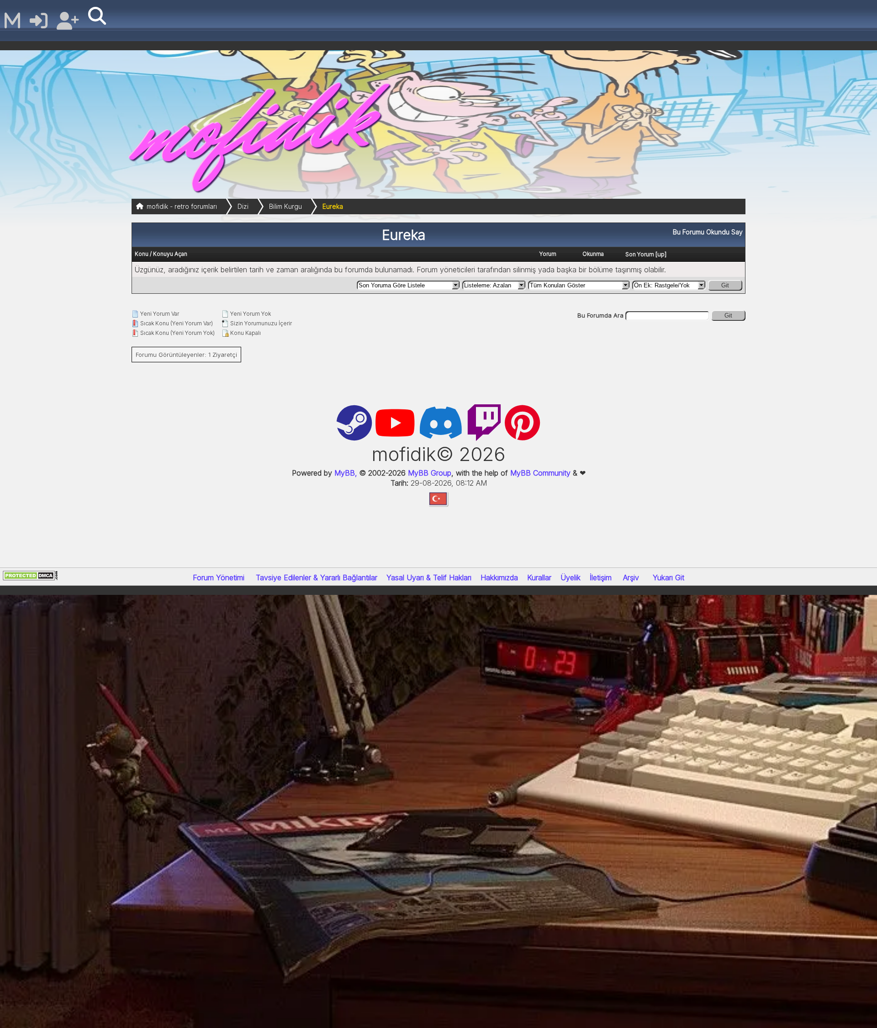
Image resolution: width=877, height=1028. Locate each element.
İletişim (601, 577)
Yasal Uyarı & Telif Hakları (428, 577)
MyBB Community (540, 472)
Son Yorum (639, 254)
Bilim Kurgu (285, 206)
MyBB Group (428, 472)
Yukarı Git (668, 577)
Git (725, 285)
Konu (141, 253)
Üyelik (570, 577)
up (661, 254)
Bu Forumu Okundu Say (708, 232)
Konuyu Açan (170, 253)
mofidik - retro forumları (182, 206)
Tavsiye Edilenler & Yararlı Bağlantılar (316, 577)
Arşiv (631, 577)
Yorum (547, 253)
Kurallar (539, 577)
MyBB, (345, 472)
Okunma (593, 253)
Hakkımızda (499, 577)
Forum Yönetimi (218, 577)
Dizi (243, 206)
